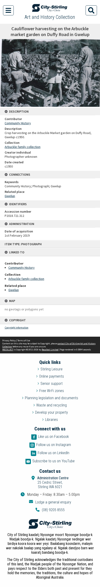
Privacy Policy (9, 340)
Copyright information (16, 327)
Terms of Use (23, 340)
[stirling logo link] (50, 524)
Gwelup (13, 290)
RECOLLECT (7, 349)
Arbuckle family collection (26, 279)
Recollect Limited (50, 349)
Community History (21, 267)
